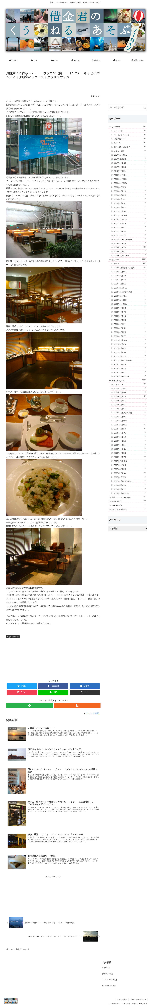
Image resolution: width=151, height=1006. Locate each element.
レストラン (130, 130)
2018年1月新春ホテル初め (130, 267)
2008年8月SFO (130, 187)
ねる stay (128, 259)
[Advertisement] (53, 86)
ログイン (106, 967)
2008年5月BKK (130, 195)
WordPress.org (108, 985)
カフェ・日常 (130, 151)
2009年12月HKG (130, 219)
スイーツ (130, 142)
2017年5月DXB (130, 163)
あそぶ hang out (14, 637)
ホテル (130, 263)
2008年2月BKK (130, 207)
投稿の (107, 973)
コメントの (109, 979)
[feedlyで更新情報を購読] (29, 705)
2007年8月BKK (130, 227)
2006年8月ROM (130, 243)
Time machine (128, 505)
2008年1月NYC (130, 336)
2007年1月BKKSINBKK (130, 239)
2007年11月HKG (130, 215)
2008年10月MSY (130, 183)
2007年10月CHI (130, 223)
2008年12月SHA (130, 179)
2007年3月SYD (130, 235)
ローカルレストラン (130, 134)
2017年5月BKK (130, 167)
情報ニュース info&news (128, 497)
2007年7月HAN (130, 231)
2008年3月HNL (130, 203)
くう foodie (128, 126)
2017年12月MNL (130, 155)
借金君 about (128, 501)
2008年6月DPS (130, 312)
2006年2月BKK (130, 251)
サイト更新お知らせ (128, 509)
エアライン (130, 384)
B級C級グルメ (130, 138)
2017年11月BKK (130, 159)
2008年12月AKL (130, 175)
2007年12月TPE (130, 211)
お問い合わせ (122, 999)
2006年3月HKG (130, 247)
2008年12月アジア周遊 (130, 292)
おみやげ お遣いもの (130, 146)
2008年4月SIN (130, 199)
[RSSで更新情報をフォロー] (77, 705)
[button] (145, 108)
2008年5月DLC (130, 191)
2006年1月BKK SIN (130, 255)
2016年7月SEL (130, 171)
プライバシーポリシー (138, 999)
